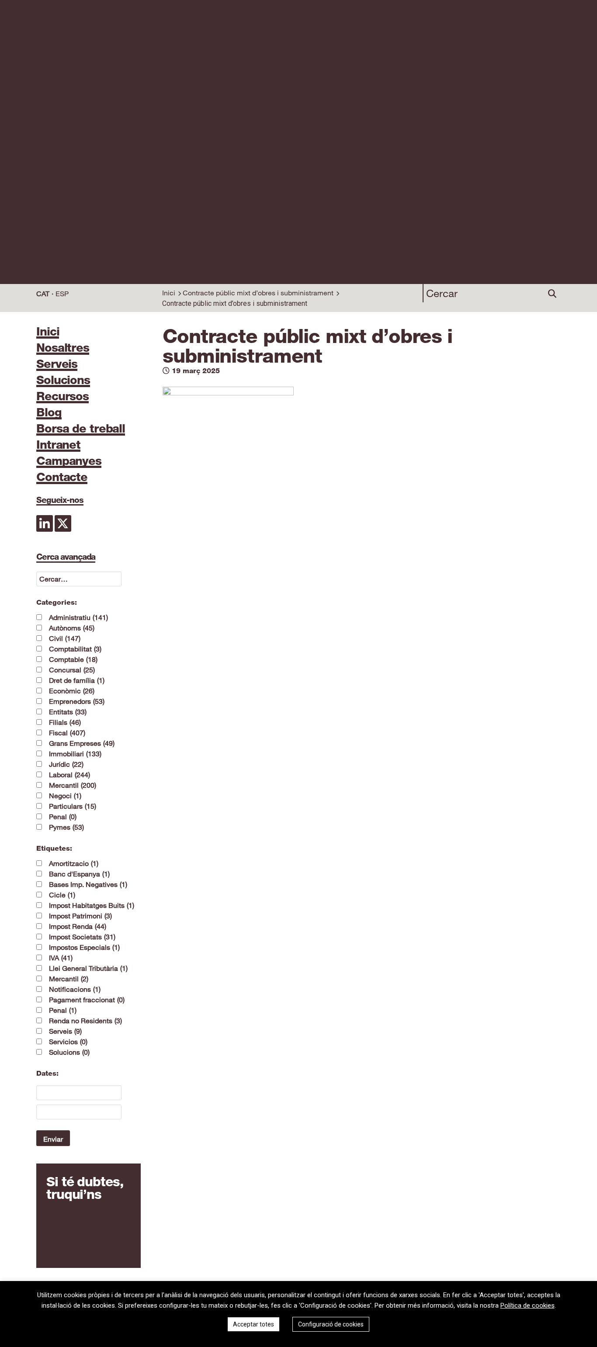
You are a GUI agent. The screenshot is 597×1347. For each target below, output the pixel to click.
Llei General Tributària (88, 968)
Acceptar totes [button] (253, 1324)
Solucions (63, 380)
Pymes (66, 827)
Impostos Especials (84, 947)
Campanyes (68, 461)
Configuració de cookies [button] (331, 1324)
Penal (62, 816)
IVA (61, 957)
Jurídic (66, 764)
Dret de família (76, 680)
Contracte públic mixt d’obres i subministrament (258, 292)
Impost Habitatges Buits (91, 905)
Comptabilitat (75, 648)
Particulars (72, 806)
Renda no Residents (85, 1020)
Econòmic (71, 690)
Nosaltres (62, 348)
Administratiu (78, 617)
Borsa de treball (80, 429)
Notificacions (75, 989)
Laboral (69, 774)
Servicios (68, 1041)
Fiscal (67, 732)
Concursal (72, 669)
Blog (49, 413)
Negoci (65, 795)
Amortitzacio (73, 863)
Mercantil (72, 785)
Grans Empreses (82, 743)
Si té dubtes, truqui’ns (84, 1188)
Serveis (56, 364)
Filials (65, 722)
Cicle (62, 894)
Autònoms (71, 627)
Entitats (68, 711)
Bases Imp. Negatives (88, 884)
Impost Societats (82, 936)
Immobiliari (75, 753)
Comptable (73, 659)
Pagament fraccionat (87, 999)
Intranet (58, 445)
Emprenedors (76, 701)
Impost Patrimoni (80, 915)
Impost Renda (77, 926)
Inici (168, 292)
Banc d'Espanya (79, 873)
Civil (64, 638)
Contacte (61, 477)
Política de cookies (527, 1305)
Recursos (62, 397)
